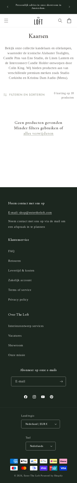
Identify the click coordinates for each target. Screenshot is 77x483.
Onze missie (16, 355)
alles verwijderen (38, 134)
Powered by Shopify (52, 475)
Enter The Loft (32, 475)
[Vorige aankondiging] (7, 6)
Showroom (15, 345)
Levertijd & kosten (21, 270)
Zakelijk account (20, 280)
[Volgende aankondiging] (69, 6)
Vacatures (15, 335)
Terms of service (19, 289)
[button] (6, 20)
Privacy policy (18, 299)
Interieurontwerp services (26, 326)
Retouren (14, 260)
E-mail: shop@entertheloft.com (30, 212)
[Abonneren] (61, 381)
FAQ (11, 251)
